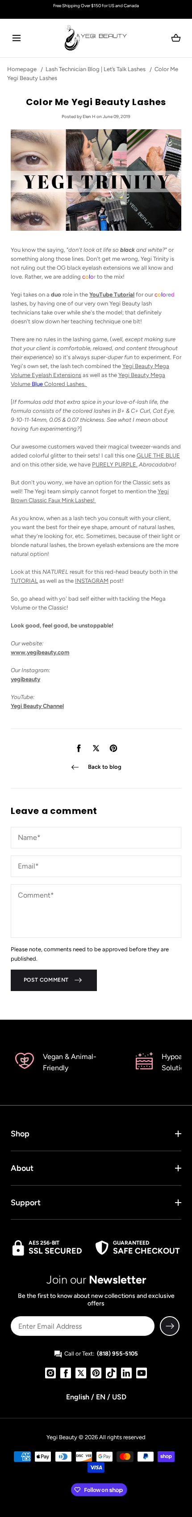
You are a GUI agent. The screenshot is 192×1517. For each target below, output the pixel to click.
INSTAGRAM (92, 580)
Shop (20, 1134)
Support (26, 1203)
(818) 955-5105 (117, 1353)
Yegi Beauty (61, 1437)
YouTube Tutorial (111, 294)
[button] (16, 37)
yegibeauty (25, 679)
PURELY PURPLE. (115, 464)
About (22, 1168)
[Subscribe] (169, 1326)
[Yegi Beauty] (96, 38)
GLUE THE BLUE (158, 455)
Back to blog (104, 766)
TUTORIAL (24, 580)
